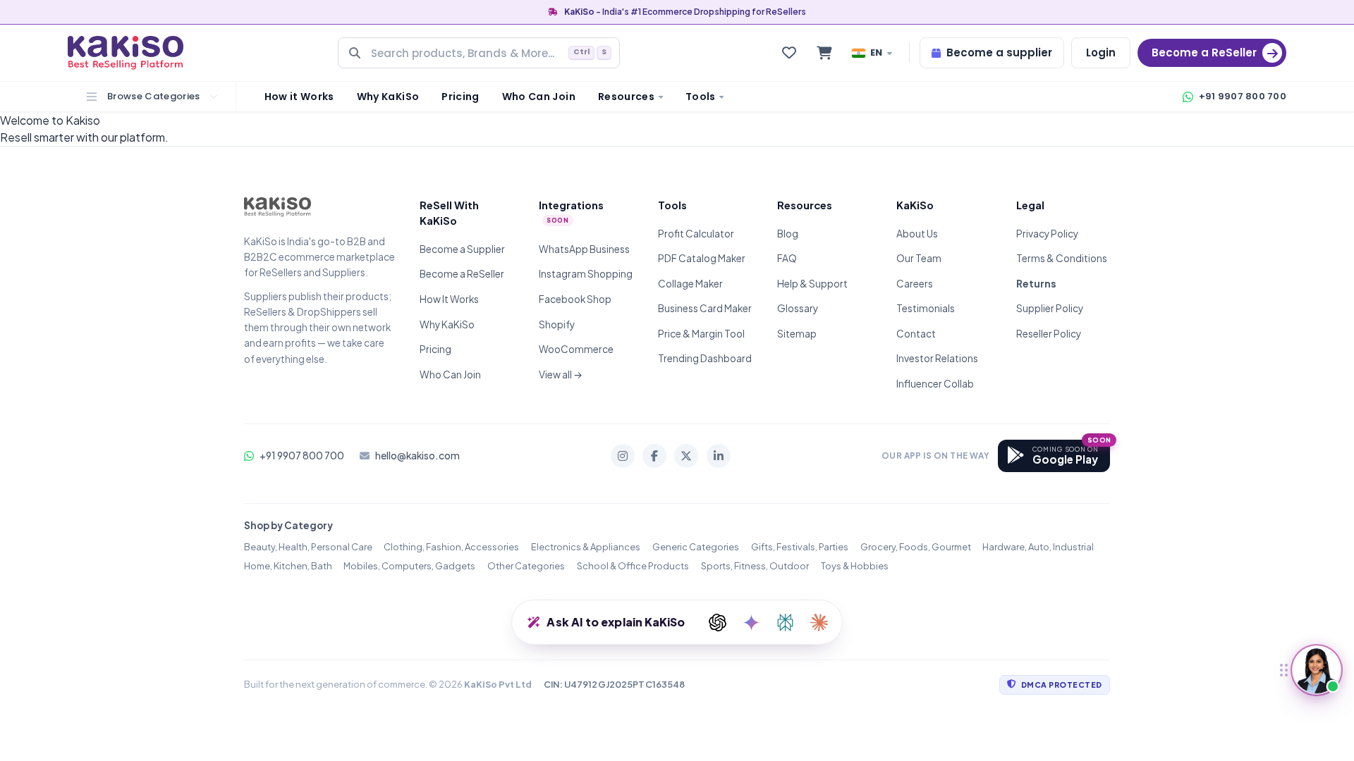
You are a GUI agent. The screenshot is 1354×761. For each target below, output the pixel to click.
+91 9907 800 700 (1242, 96)
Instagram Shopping (586, 274)
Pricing (460, 96)
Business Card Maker (705, 308)
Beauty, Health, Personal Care (308, 546)
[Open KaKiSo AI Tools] (1316, 670)
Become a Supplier (462, 249)
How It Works (449, 299)
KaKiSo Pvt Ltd (498, 684)
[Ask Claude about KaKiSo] (818, 622)
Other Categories (526, 565)
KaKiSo (579, 11)
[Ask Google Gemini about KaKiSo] (751, 622)
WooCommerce (576, 349)
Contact (916, 334)
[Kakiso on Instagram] (623, 456)
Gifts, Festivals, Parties (799, 546)
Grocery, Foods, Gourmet (915, 546)
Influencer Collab (935, 384)
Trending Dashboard (705, 358)
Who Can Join (538, 96)
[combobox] (479, 52)
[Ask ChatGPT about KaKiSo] (717, 622)
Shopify (557, 324)
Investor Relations (937, 358)
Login (1101, 52)
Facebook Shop (575, 299)
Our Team (918, 258)
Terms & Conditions (1061, 258)
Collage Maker (690, 284)
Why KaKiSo (388, 96)
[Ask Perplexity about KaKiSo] (784, 622)
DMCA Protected (1061, 684)
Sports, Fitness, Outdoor (755, 565)
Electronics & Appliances (585, 546)
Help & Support (812, 284)
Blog (787, 234)
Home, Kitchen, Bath (288, 565)
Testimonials (925, 308)
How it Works (299, 96)
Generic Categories (695, 546)
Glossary (797, 308)
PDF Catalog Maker (701, 258)
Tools (700, 96)
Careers (914, 284)
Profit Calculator (696, 234)
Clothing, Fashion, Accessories (451, 546)
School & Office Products (633, 565)
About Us (917, 234)
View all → (561, 374)
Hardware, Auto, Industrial (1038, 546)
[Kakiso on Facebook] (654, 456)
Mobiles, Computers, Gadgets (409, 565)
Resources (626, 96)
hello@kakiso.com (417, 456)
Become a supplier (999, 52)
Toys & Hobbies (855, 565)
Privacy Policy (1047, 234)
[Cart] (824, 53)
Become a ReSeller (462, 274)
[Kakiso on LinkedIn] (719, 456)
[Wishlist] (789, 53)
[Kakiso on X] (686, 456)
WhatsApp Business (584, 249)
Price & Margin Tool (701, 334)
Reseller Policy (1048, 334)
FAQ (787, 258)
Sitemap (797, 334)
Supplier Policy (1049, 308)
